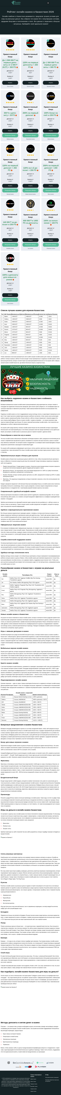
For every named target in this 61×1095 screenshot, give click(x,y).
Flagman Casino (33, 1084)
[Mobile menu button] (48, 3)
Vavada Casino (33, 1088)
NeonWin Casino (33, 1086)
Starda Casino (33, 1091)
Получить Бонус (10, 135)
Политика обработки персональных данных (52, 1080)
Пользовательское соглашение (52, 1077)
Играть (10, 82)
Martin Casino (33, 1079)
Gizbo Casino (33, 1081)
